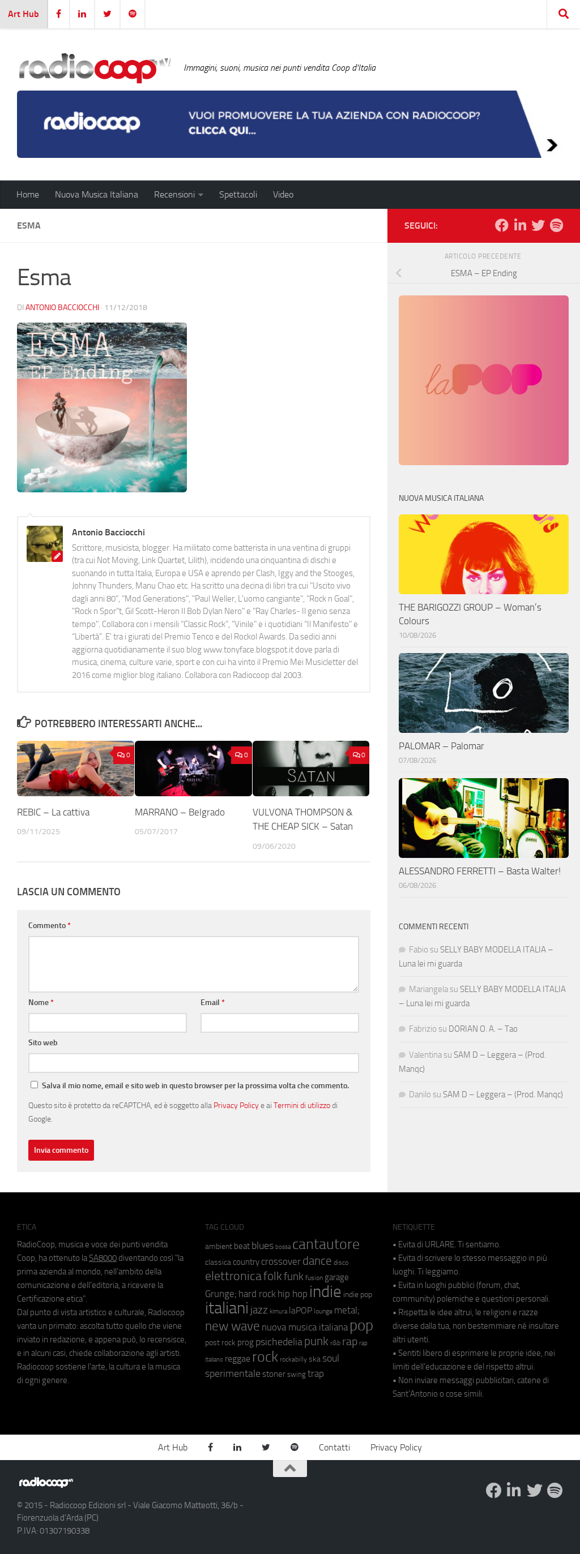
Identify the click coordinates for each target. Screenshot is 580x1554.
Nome (41, 1002)
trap (316, 1373)
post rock (220, 1342)
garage (337, 1277)
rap (349, 1341)
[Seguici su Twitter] (538, 225)
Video (283, 194)
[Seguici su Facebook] (502, 225)
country (246, 1262)
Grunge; (221, 1294)
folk (272, 1276)
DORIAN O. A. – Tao (483, 1029)
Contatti (334, 1447)
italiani (227, 1308)
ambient (218, 1246)
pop (361, 1325)
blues (262, 1245)
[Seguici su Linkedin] (520, 225)
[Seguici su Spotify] (556, 225)
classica (218, 1262)
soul (330, 1358)
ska (315, 1359)
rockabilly (293, 1359)
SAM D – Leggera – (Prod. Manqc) (503, 1094)
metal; (347, 1310)
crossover (281, 1261)
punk (316, 1341)
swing (296, 1374)
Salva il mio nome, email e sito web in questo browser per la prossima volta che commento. (195, 1086)
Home (27, 194)
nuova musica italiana (305, 1327)
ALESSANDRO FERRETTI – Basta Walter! (480, 871)
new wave (232, 1326)
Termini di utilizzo (302, 1105)
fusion (314, 1277)
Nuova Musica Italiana (96, 194)
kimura (278, 1311)
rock (265, 1357)
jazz (259, 1310)
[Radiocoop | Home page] (94, 68)
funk (294, 1276)
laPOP (300, 1311)
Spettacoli (238, 194)
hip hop (293, 1293)
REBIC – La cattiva (53, 812)
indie (325, 1291)
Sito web (43, 1043)
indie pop (357, 1294)
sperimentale (233, 1373)
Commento (49, 925)
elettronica (233, 1275)
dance (317, 1260)
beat (242, 1246)
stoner (273, 1374)
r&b (335, 1342)
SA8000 (103, 1258)
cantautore (326, 1244)
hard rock (257, 1294)
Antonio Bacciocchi (62, 307)
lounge (323, 1311)
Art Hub (23, 13)
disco (341, 1263)
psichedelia (278, 1342)
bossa (283, 1247)
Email (213, 1002)
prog (245, 1342)
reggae (237, 1358)
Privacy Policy (236, 1105)
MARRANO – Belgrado (180, 812)
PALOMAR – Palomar (441, 746)
